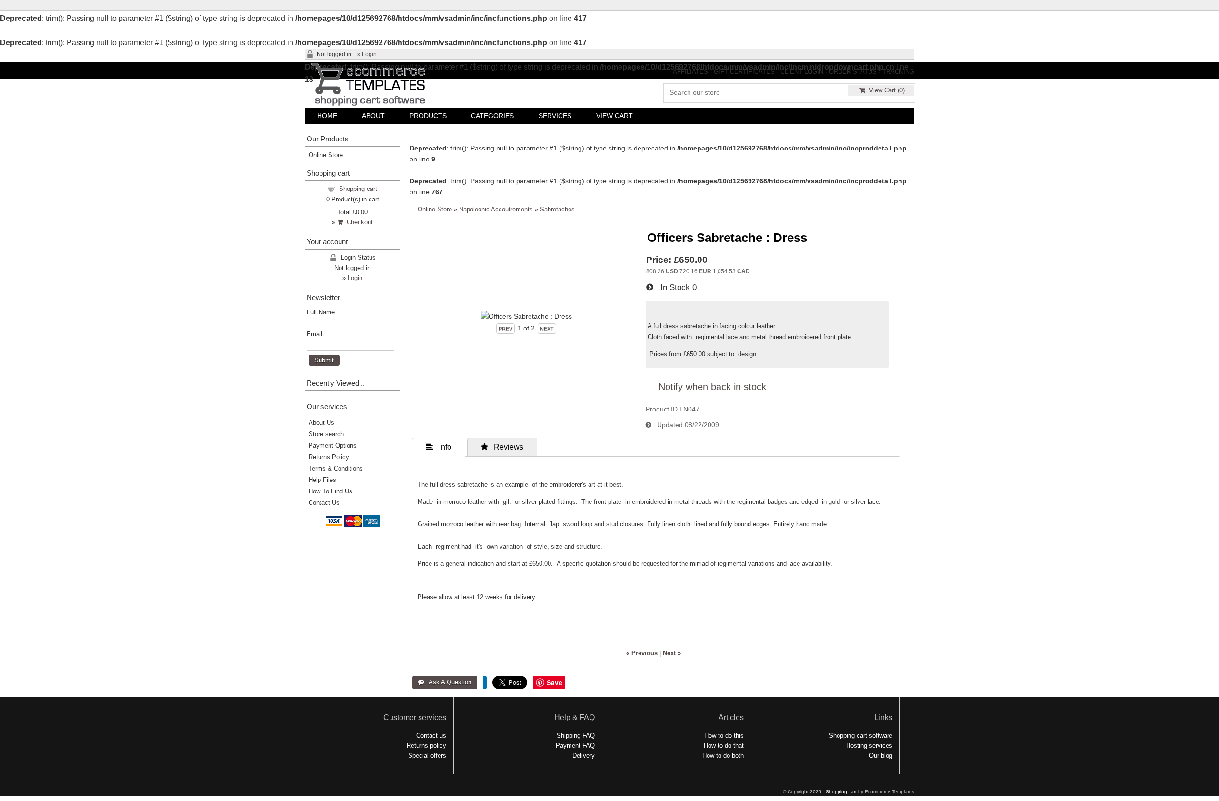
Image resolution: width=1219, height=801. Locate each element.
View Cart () (885, 90)
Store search (326, 434)
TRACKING (898, 71)
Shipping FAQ (576, 735)
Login (369, 54)
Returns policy (426, 745)
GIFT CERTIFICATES (744, 71)
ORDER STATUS (853, 71)
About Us (321, 422)
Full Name (321, 312)
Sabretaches (557, 209)
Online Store (435, 209)
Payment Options (333, 445)
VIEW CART (614, 116)
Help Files (322, 479)
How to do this (724, 735)
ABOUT (373, 116)
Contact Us (324, 502)
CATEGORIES (492, 116)
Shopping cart (358, 188)
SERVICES (555, 116)
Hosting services (869, 745)
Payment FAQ (575, 745)
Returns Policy (329, 457)
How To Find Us (330, 491)
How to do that (724, 745)
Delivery (583, 755)
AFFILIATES (690, 71)
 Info (438, 447)
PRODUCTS (428, 116)
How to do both (723, 755)
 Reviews (502, 447)
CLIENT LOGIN (801, 71)
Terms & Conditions (336, 468)
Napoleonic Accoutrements (496, 209)
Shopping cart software (860, 735)
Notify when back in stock (712, 386)
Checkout (358, 222)
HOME (327, 116)
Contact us (431, 735)
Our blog (880, 755)
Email (314, 334)
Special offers (427, 755)
